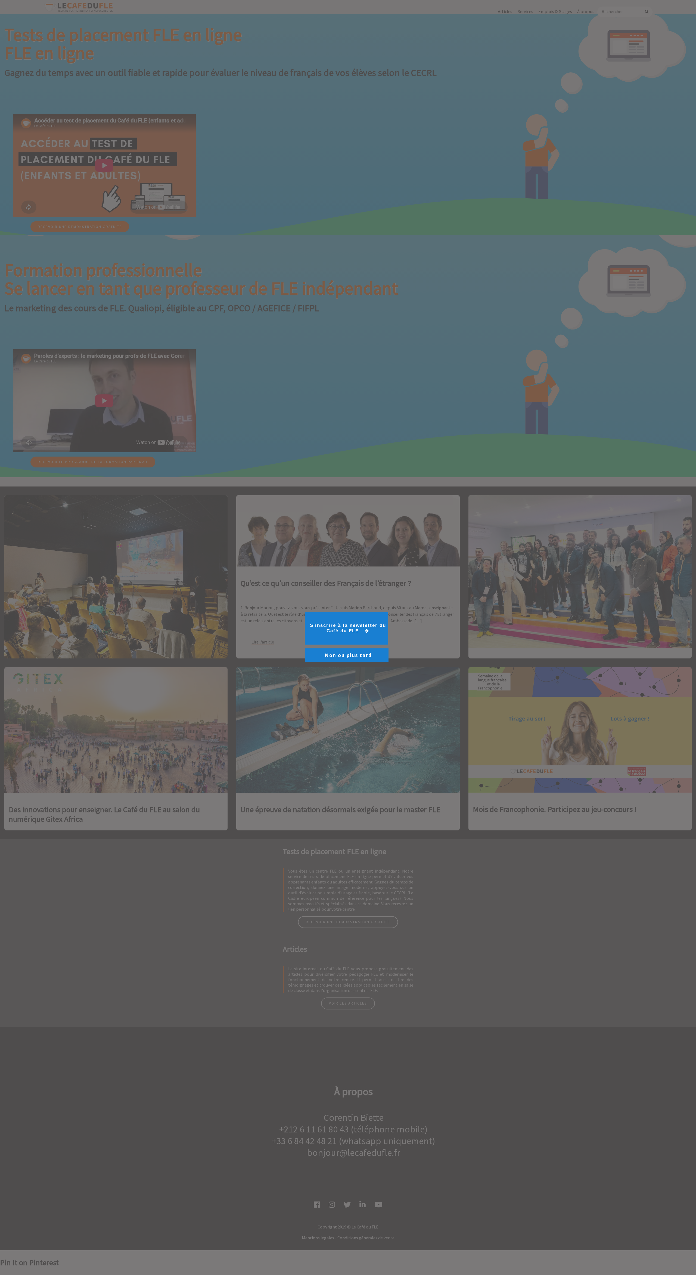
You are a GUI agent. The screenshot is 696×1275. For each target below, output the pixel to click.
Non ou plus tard (348, 655)
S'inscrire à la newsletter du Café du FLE (348, 628)
